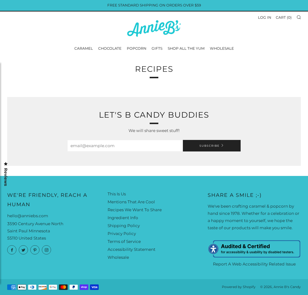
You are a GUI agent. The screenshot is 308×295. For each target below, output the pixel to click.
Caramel (83, 48)
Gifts (157, 48)
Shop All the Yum (186, 48)
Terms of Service (124, 241)
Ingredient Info (123, 217)
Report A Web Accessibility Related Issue (254, 264)
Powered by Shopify (239, 287)
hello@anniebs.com (27, 215)
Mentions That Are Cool (131, 201)
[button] (298, 17)
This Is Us (117, 194)
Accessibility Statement (131, 249)
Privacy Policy (122, 233)
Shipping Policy (124, 225)
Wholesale (222, 48)
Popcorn (136, 48)
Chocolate (110, 48)
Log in (264, 17)
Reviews (6, 177)
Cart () (284, 17)
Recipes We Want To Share (135, 209)
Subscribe (209, 145)
